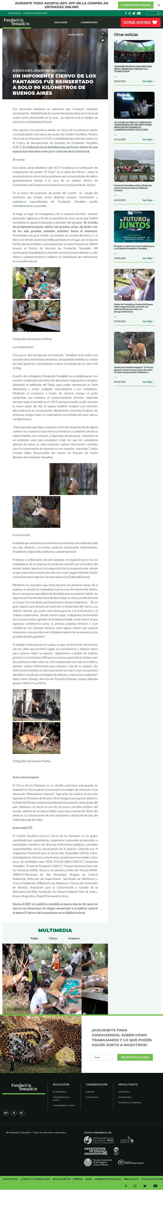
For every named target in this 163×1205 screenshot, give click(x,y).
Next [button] (103, 993)
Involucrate (75, 34)
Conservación (89, 22)
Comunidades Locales (63, 1105)
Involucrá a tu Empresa (129, 1102)
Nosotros (15, 13)
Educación (61, 22)
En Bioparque (59, 1091)
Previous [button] (7, 993)
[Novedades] (16, 22)
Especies (90, 1091)
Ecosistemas (92, 1097)
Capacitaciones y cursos (61, 1098)
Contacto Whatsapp (35, 13)
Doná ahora (124, 1091)
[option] (55, 979)
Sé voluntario (124, 1097)
